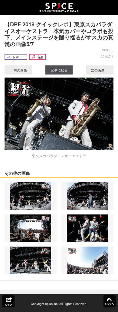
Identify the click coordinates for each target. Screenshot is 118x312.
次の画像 (98, 70)
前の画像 (20, 70)
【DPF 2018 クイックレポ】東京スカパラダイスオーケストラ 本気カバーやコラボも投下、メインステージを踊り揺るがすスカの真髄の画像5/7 (59, 34)
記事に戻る (59, 70)
